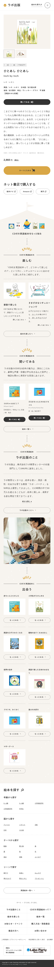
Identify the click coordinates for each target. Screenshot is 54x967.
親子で (6, 873)
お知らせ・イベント (13, 924)
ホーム (19, 902)
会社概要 (50, 939)
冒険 (20, 857)
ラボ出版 (14, 5)
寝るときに (23, 878)
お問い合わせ (40, 931)
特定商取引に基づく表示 (37, 939)
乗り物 (21, 846)
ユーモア (38, 857)
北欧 (36, 825)
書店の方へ (13, 931)
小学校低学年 (39, 803)
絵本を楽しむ (13, 917)
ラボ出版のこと (13, 910)
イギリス (22, 825)
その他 (21, 830)
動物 (5, 846)
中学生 (21, 809)
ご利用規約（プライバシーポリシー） (14, 939)
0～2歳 (6, 803)
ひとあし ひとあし (30, 902)
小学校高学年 (8, 809)
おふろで (38, 873)
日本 (5, 830)
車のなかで (7, 878)
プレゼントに (39, 878)
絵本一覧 (40, 917)
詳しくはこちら (18, 319)
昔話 (5, 857)
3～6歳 (21, 803)
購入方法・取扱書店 (40, 924)
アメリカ (7, 825)
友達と (21, 873)
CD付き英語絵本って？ (40, 910)
